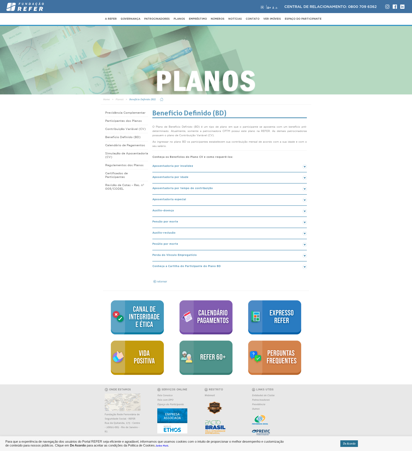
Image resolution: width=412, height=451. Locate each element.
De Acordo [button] (349, 443)
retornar (162, 281)
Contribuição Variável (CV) (125, 129)
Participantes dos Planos (123, 120)
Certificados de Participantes (116, 175)
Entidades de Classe (263, 395)
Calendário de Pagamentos (125, 145)
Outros (255, 408)
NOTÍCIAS (235, 19)
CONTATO (252, 19)
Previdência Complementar (125, 112)
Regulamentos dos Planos (124, 165)
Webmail (209, 395)
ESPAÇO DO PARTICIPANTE (303, 19)
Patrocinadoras (261, 399)
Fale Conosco (165, 395)
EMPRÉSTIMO (198, 19)
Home (106, 99)
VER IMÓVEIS (272, 19)
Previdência (258, 404)
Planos (119, 99)
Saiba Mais (162, 445)
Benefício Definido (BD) (142, 99)
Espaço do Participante (170, 404)
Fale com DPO (165, 399)
